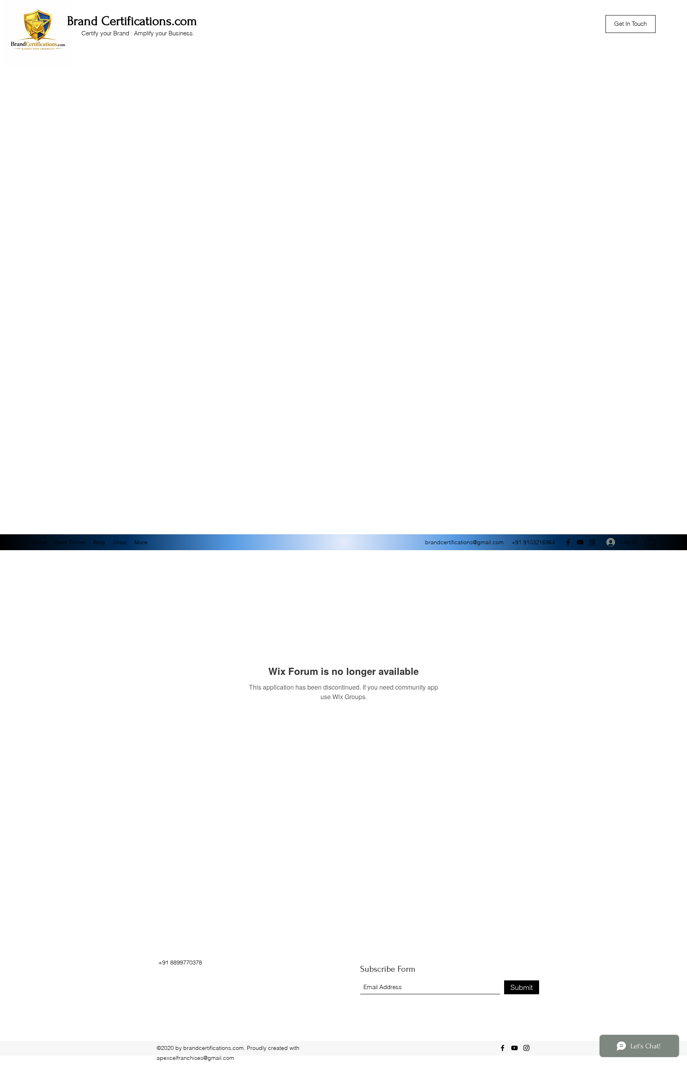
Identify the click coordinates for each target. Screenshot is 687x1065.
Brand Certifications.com (132, 21)
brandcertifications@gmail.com (464, 542)
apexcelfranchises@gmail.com (195, 1057)
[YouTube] (580, 542)
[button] (650, 542)
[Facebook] (568, 542)
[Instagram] (592, 542)
